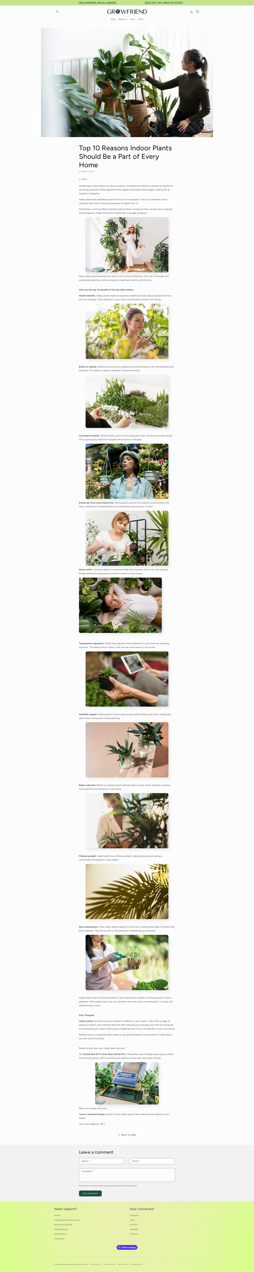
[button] (57, 12)
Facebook (134, 1229)
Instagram (134, 1215)
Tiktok (132, 1220)
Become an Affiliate (63, 1225)
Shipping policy (137, 1264)
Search (57, 1215)
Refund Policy (60, 1234)
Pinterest (134, 1234)
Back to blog (129, 1134)
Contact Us (59, 1239)
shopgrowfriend (66, 1264)
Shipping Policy (61, 1229)
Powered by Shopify (80, 1264)
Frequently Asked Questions (67, 1220)
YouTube (133, 1225)
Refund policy (123, 1264)
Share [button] (84, 179)
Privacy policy (95, 1264)
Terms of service (109, 1264)
